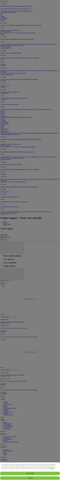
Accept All (30, 478)
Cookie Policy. (52, 468)
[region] (30, 471)
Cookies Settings (30, 473)
